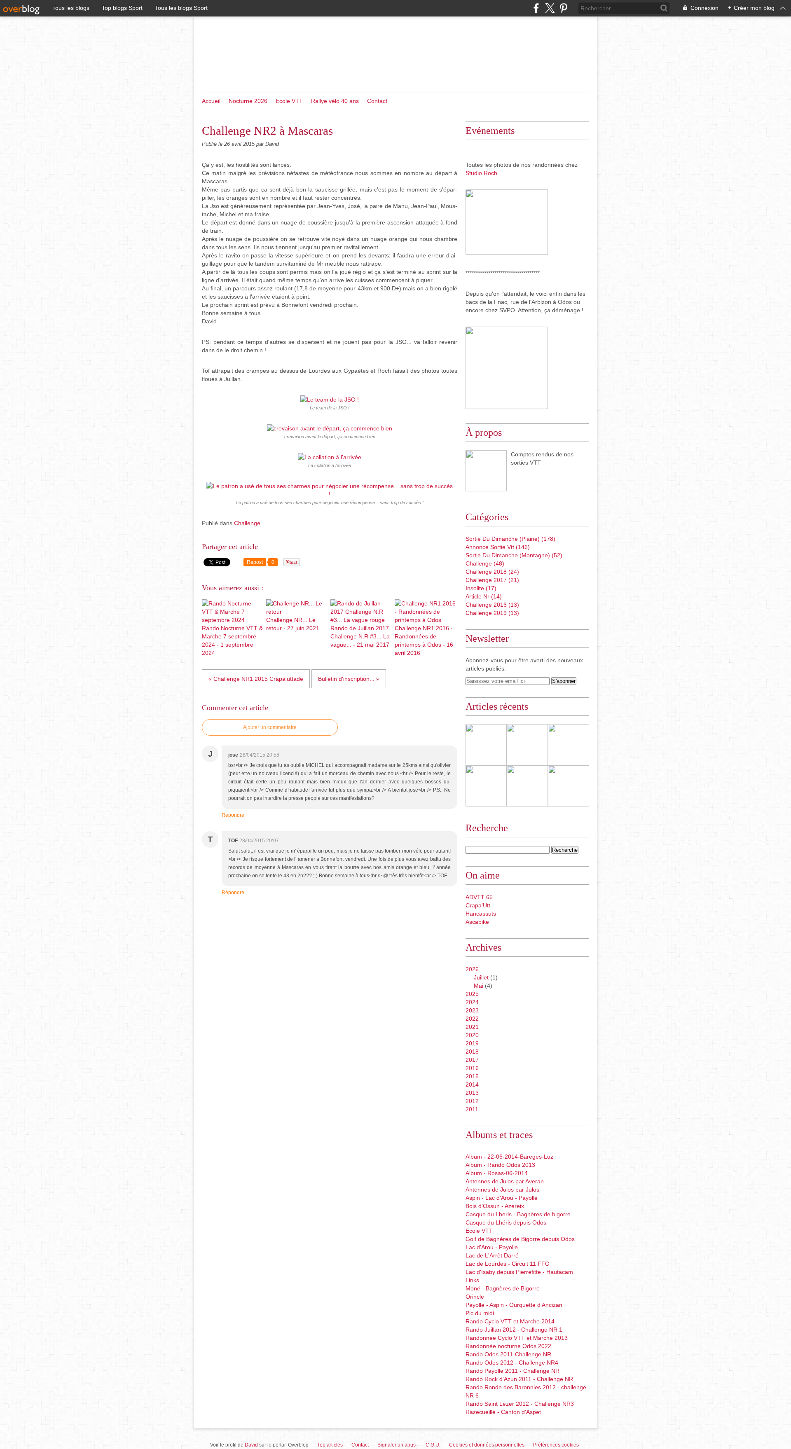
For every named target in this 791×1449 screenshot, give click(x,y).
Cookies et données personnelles (486, 1445)
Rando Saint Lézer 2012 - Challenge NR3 (520, 1403)
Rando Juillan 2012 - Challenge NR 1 (514, 1329)
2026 (472, 969)
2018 (472, 1051)
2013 (472, 1092)
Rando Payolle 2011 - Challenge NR (512, 1370)
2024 (472, 1002)
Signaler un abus (397, 1445)
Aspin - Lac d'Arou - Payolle (502, 1197)
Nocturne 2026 (248, 101)
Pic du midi (480, 1313)
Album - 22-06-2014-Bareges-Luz (509, 1156)
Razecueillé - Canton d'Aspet (503, 1412)
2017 (472, 1059)
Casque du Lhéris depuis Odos (506, 1222)
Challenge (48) (485, 563)
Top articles (330, 1445)
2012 (472, 1101)
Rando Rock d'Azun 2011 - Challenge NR (519, 1379)
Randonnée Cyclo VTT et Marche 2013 (517, 1337)
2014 (472, 1084)
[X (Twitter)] (550, 8)
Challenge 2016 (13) (492, 604)
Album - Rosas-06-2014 (497, 1173)
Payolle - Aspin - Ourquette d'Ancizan (514, 1305)
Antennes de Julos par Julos (502, 1189)
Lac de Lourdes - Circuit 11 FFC (507, 1263)
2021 (472, 1027)
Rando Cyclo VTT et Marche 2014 (510, 1321)
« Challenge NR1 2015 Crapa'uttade (255, 678)
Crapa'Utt (478, 905)
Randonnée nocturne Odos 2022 (508, 1346)
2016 (472, 1068)
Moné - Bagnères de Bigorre (503, 1288)
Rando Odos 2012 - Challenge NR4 (512, 1362)
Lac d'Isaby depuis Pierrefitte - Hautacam (519, 1272)
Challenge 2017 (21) (492, 580)
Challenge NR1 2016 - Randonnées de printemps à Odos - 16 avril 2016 (424, 640)
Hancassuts (481, 913)
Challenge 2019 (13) (492, 613)
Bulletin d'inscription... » (348, 678)
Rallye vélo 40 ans (335, 101)
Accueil (211, 101)
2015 (472, 1076)
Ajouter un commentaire (270, 727)
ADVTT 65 (479, 897)
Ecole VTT (289, 101)
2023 (472, 1010)
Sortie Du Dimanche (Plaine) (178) (510, 538)
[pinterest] (563, 8)
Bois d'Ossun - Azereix (495, 1206)
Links (472, 1280)
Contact (377, 101)
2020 (472, 1035)
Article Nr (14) (484, 596)
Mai (478, 985)
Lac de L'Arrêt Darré (492, 1255)
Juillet (481, 977)
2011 (472, 1109)
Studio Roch (481, 173)
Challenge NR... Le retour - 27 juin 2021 (292, 624)
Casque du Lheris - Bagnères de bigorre (518, 1214)
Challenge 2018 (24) (492, 571)
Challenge (247, 523)
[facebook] (536, 8)
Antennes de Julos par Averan (505, 1181)
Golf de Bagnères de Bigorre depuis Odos (520, 1239)
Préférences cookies (556, 1445)
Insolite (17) (481, 588)
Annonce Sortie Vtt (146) (498, 547)
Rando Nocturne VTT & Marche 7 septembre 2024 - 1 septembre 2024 (232, 640)
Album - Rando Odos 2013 (500, 1165)
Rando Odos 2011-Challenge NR (508, 1354)
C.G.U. (433, 1445)
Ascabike (477, 921)
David (251, 1445)
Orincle (475, 1296)
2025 (472, 994)
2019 (472, 1043)
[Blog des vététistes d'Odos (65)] (486, 470)
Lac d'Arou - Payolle (492, 1247)
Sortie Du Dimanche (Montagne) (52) (514, 555)
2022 (472, 1018)
